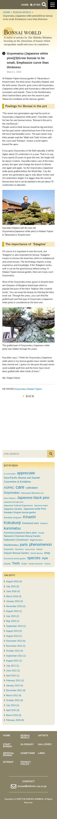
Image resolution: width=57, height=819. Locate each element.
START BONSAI (7, 745)
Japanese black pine (33, 498)
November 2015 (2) (15, 606)
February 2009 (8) (15, 720)
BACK (30, 396)
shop (47, 552)
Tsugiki (24, 564)
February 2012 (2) (15, 680)
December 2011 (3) (15, 690)
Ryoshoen (19, 549)
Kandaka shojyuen (13, 517)
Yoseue (47, 564)
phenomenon (40, 544)
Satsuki (39, 549)
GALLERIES (44, 744)
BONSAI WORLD (22, 12)
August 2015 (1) (14, 611)
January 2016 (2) (14, 601)
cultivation (32, 487)
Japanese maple (41, 506)
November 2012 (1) (15, 646)
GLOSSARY (27, 744)
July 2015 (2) (12, 616)
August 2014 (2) (14, 631)
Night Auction (36, 540)
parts (24, 545)
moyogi (41, 533)
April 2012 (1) (12, 675)
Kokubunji (12, 523)
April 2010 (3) (12, 710)
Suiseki (7, 564)
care (20, 487)
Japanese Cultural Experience (18, 505)
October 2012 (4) (14, 650)
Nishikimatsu (11, 544)
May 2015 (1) (12, 621)
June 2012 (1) (13, 670)
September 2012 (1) (16, 655)
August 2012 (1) (14, 660)
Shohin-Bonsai (36, 553)
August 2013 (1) (14, 636)
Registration (9, 549)
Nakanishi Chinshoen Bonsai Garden (22, 536)
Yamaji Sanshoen (35, 564)
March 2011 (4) (13, 695)
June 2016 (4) (13, 591)
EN (38, 4)
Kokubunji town (30, 523)
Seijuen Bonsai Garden (16, 553)
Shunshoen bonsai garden (15, 559)
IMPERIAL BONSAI (8, 754)
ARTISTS (43, 735)
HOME (25, 4)
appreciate (26, 473)
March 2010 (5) (13, 715)
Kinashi (29, 517)
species (33, 558)
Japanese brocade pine (13, 502)
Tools (16, 563)
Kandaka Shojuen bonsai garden (20, 512)
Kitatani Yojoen (34, 389)
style (45, 558)
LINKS (41, 753)
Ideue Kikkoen (10, 498)
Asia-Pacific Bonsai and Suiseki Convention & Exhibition (22, 479)
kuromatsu (12, 528)
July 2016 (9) (12, 586)
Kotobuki (44, 523)
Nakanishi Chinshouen (16, 539)
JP (34, 4)
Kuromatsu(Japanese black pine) (20, 532)
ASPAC (9, 487)
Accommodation (10, 474)
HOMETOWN (28, 753)
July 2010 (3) (12, 705)
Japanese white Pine (34, 509)
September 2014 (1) (16, 626)
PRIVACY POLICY (26, 763)
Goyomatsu (20, 389)
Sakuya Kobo (30, 549)
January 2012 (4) (14, 685)
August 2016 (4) (14, 581)
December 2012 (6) (15, 641)
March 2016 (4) (13, 596)
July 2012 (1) (12, 665)
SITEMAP (8, 761)
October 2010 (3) (14, 700)
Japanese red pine (13, 509)
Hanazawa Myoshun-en (32, 493)
